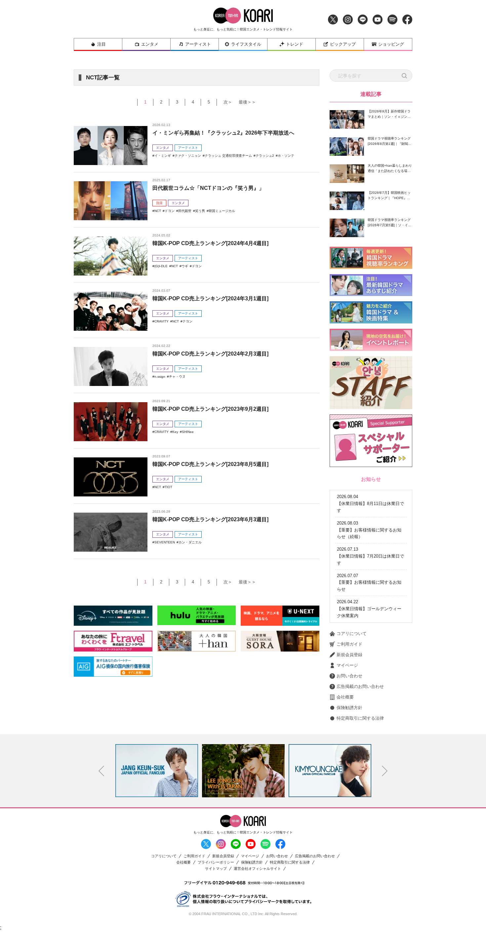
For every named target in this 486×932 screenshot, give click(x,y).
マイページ (347, 665)
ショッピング (391, 44)
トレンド (294, 44)
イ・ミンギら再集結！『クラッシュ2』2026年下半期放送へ (223, 133)
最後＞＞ (247, 102)
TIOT (168, 487)
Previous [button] (101, 771)
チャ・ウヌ (177, 376)
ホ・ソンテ (286, 155)
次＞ (227, 102)
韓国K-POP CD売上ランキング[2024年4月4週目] (210, 243)
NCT (157, 211)
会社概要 (345, 697)
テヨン (187, 321)
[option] (156, 770)
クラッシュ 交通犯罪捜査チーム (228, 155)
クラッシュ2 (265, 155)
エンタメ (149, 44)
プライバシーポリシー (216, 862)
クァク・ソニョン (188, 155)
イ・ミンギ (162, 155)
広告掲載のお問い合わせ (360, 686)
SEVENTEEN (164, 542)
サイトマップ (216, 868)
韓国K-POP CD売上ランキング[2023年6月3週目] (210, 519)
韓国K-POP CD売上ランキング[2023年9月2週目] (210, 409)
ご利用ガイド (349, 644)
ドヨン (170, 211)
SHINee (188, 432)
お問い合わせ (349, 675)
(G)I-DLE (161, 266)
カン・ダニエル (190, 542)
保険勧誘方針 (349, 707)
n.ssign (159, 376)
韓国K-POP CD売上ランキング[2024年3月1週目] (210, 298)
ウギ (185, 266)
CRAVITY (161, 321)
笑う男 (200, 211)
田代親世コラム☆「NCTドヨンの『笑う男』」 (208, 188)
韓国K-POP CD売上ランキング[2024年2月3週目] (210, 354)
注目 (101, 44)
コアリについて (352, 633)
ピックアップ (343, 44)
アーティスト (198, 44)
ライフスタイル (246, 44)
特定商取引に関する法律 (360, 718)
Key (175, 432)
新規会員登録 (349, 654)
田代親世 (184, 211)
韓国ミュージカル (222, 211)
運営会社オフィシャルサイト (257, 868)
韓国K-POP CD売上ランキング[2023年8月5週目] (210, 464)
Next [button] (385, 771)
